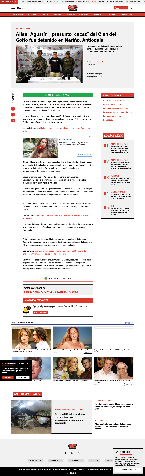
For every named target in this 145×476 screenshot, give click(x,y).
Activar (8, 377)
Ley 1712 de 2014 (72, 473)
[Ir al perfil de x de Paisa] (72, 453)
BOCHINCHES (84, 14)
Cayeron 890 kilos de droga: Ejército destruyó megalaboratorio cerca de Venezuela (69, 418)
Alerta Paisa (49, 292)
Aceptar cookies (127, 470)
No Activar (22, 377)
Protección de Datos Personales (98, 469)
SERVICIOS (98, 14)
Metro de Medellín (113, 105)
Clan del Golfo (62, 292)
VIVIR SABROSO (127, 14)
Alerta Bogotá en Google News (60, 279)
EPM (130, 112)
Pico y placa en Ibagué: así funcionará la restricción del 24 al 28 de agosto (121, 196)
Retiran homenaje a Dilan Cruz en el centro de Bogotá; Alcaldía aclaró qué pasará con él (121, 181)
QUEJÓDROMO (17, 14)
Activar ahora (40, 312)
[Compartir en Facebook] (13, 109)
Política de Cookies (128, 465)
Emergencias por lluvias (116, 101)
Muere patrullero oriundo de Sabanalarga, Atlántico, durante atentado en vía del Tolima (113, 426)
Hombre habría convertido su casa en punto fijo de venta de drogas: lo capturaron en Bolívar (114, 406)
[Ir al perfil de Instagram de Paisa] (79, 453)
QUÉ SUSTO (111, 14)
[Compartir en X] (13, 115)
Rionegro (109, 120)
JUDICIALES (32, 14)
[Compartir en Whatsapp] (13, 120)
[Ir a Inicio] (72, 8)
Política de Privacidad (60, 469)
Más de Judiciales (27, 394)
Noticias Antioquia (33, 292)
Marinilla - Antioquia (115, 112)
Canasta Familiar (7, 2)
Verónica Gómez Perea (98, 62)
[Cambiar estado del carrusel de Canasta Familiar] (16, 2)
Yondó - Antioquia (113, 116)
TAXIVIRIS (46, 14)
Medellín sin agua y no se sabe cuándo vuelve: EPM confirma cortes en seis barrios (120, 211)
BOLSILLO (71, 14)
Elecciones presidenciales (117, 109)
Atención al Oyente (78, 469)
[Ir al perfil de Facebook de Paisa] (65, 453)
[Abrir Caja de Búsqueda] (131, 7)
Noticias (75, 292)
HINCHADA (58, 14)
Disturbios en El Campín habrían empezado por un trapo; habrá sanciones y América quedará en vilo (120, 149)
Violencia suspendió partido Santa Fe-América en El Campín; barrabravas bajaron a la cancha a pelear (121, 165)
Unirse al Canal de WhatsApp (59, 95)
